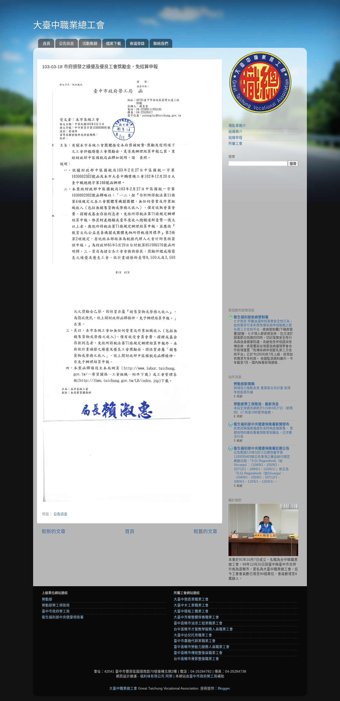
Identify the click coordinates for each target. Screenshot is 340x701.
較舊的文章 (205, 531)
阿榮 (169, 676)
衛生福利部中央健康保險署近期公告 (261, 448)
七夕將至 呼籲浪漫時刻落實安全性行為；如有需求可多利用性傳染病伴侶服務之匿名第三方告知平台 (263, 325)
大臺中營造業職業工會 (191, 599)
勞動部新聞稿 (244, 384)
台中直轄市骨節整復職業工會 (196, 659)
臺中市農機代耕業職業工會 (195, 641)
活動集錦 (89, 43)
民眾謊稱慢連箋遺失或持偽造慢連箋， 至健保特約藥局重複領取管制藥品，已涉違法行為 (263, 432)
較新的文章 (53, 531)
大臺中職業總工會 (69, 25)
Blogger (224, 688)
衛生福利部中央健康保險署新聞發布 (261, 424)
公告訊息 (66, 43)
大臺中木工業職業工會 (191, 605)
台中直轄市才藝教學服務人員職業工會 (203, 629)
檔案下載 (113, 43)
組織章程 (235, 137)
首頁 (46, 43)
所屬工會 (235, 143)
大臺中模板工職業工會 (191, 611)
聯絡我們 (160, 43)
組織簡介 (235, 131)
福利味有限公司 (152, 676)
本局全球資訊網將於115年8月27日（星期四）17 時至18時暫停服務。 (263, 410)
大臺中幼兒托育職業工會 (193, 635)
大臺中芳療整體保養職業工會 (196, 617)
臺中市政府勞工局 (56, 611)
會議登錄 (137, 43)
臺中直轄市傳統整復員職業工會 (198, 653)
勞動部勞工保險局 (56, 605)
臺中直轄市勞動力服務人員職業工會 (201, 647)
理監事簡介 (237, 125)
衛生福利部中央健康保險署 (63, 617)
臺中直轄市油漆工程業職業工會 (198, 623)
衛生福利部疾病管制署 (251, 317)
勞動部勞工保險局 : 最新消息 (256, 404)
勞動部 (47, 599)
